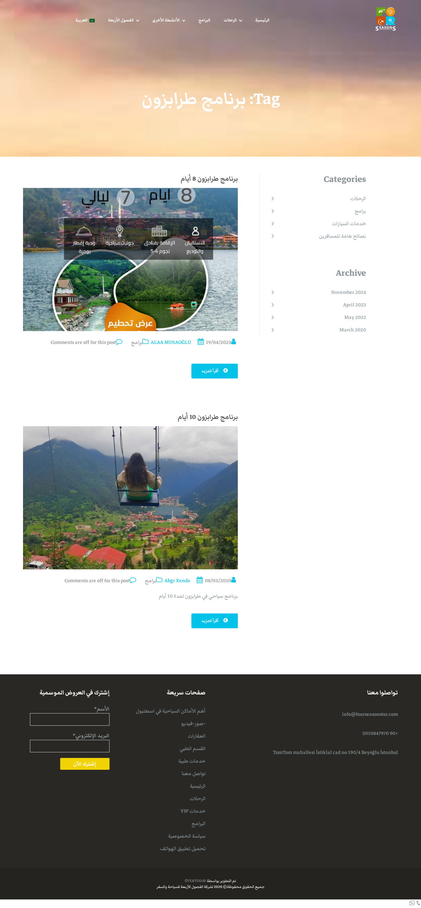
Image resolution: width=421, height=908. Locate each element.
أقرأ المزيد (210, 371)
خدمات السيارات (349, 223)
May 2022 (355, 317)
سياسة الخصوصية (187, 836)
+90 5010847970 (380, 733)
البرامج (204, 20)
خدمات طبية (192, 761)
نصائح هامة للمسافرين (342, 236)
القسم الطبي (193, 748)
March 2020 (352, 330)
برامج (136, 342)
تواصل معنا (194, 773)
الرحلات (230, 20)
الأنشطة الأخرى (166, 20)
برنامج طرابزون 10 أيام (208, 417)
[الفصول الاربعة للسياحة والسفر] (385, 18)
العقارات (197, 736)
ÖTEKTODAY (195, 881)
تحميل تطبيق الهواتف (183, 848)
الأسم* (102, 709)
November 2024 (348, 292)
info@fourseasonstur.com (370, 714)
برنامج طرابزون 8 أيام (209, 179)
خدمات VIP (193, 811)
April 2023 (354, 305)
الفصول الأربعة (121, 20)
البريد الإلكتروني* (91, 735)
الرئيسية (262, 20)
